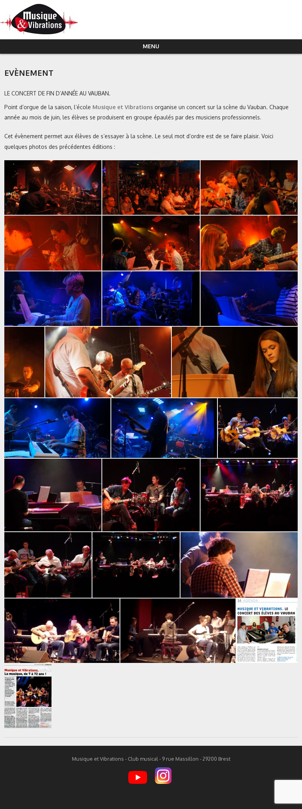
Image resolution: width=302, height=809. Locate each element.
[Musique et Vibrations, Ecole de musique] (39, 32)
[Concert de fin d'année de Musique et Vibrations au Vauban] (249, 495)
